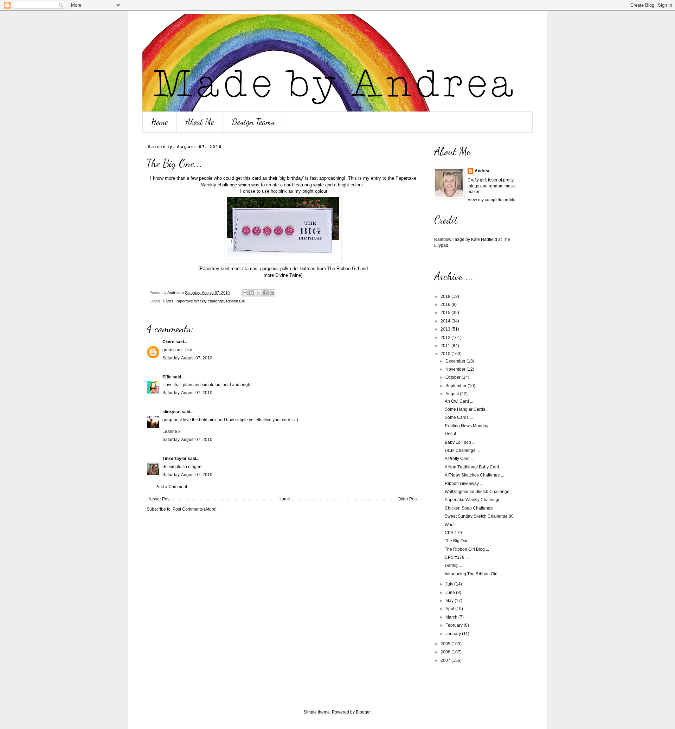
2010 (446, 353)
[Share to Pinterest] (271, 292)
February (454, 625)
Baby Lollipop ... (460, 442)
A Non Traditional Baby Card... (473, 467)
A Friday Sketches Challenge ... (474, 475)
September (456, 385)
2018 (446, 296)
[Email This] (245, 292)
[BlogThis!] (251, 292)
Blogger (363, 712)
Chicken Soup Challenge (469, 508)
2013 (446, 329)
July (449, 584)
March (451, 617)
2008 (446, 652)
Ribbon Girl (235, 301)
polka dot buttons (297, 268)
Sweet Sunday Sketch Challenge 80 (479, 516)
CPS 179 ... (455, 532)
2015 (446, 312)
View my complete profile (491, 199)
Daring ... (453, 565)
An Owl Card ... (459, 401)
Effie (167, 377)
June (450, 592)
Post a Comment (171, 486)
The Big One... (458, 540)
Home (159, 122)
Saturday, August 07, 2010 (187, 358)
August (452, 393)
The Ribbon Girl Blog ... (467, 549)
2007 (446, 660)
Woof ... (452, 524)
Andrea (482, 170)
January (453, 633)
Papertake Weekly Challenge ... (475, 499)
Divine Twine (288, 275)
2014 (446, 321)
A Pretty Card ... (459, 458)
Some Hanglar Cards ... (467, 409)
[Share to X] (258, 292)
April (450, 608)
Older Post (408, 499)
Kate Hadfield (484, 239)
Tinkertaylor (174, 458)
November (456, 369)
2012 (446, 337)
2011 (446, 345)
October (453, 377)
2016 (446, 304)
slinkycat (171, 411)
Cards (168, 301)
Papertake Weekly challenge (199, 301)
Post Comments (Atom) (195, 509)
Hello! (450, 433)
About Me (200, 122)
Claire (168, 341)
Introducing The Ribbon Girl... (473, 573)
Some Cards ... (459, 417)
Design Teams (253, 122)
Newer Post (159, 499)
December (456, 361)
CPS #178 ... (457, 557)
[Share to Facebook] (265, 292)
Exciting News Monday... (468, 425)
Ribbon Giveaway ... (464, 483)
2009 (446, 643)
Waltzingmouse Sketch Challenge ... (479, 491)
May (450, 600)
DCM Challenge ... (462, 450)
